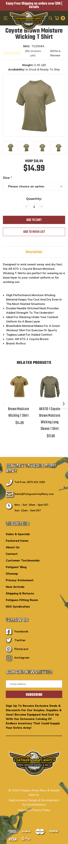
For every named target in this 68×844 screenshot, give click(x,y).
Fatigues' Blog (16, 567)
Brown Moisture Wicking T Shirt (18, 412)
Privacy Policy (40, 810)
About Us (13, 547)
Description (34, 252)
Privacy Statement (20, 580)
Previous (4, 403)
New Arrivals (15, 587)
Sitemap (12, 573)
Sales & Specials (18, 534)
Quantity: (34, 199)
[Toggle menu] (6, 18)
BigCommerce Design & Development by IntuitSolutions (34, 802)
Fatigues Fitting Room (22, 600)
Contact (12, 554)
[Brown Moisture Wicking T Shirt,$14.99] (18, 386)
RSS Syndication (18, 606)
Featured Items (17, 540)
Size (7, 177)
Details (34, 7)
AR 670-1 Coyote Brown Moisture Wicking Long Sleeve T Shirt (49, 419)
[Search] (50, 18)
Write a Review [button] (55, 53)
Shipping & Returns (20, 593)
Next (63, 403)
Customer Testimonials (23, 560)
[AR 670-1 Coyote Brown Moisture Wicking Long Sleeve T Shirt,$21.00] (50, 386)
